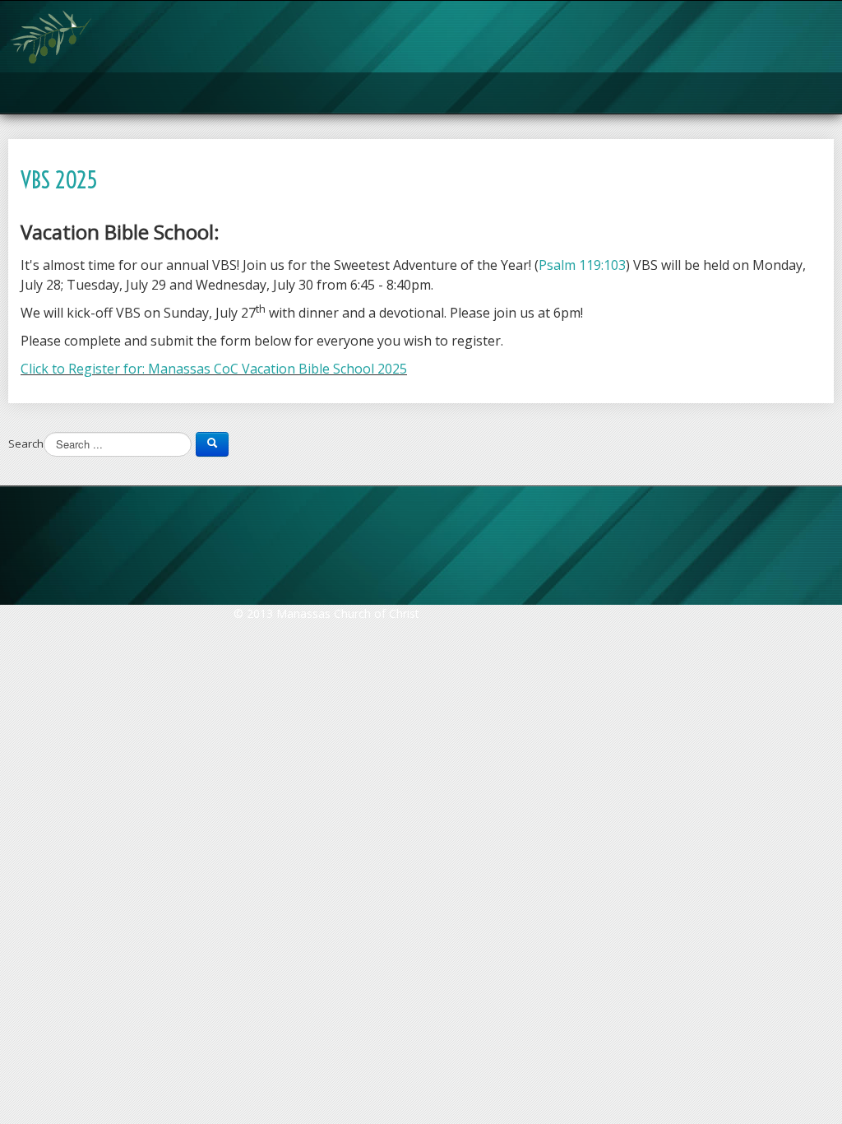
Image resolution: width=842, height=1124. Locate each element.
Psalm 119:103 (582, 265)
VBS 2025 (59, 179)
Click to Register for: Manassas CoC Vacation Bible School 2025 (214, 369)
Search (26, 443)
